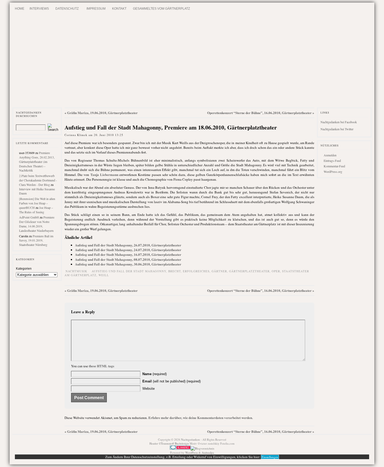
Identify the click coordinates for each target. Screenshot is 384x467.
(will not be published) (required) (171, 381)
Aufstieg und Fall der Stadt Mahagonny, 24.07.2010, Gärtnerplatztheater (128, 249)
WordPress (191, 452)
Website (148, 389)
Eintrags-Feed (332, 160)
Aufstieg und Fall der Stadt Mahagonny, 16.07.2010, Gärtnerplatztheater (128, 254)
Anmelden (330, 155)
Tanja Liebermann (104, 174)
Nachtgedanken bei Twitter (337, 129)
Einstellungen (270, 457)
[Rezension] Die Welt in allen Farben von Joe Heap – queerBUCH (37, 203)
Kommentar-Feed (334, 166)
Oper (276, 271)
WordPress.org (333, 171)
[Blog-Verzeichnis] (180, 448)
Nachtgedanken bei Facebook (339, 122)
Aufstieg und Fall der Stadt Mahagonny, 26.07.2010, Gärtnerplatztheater (128, 245)
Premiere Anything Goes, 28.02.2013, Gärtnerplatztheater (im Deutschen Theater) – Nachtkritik (37, 161)
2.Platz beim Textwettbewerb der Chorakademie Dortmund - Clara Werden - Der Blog (38, 180)
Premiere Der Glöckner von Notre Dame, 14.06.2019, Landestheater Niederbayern (36, 223)
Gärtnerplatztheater (249, 271)
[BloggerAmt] (202, 448)
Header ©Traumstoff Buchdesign (169, 443)
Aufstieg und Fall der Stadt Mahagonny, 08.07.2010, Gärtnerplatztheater (128, 259)
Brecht (174, 271)
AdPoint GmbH (29, 217)
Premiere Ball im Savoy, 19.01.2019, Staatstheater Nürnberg (36, 240)
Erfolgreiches (196, 271)
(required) (154, 374)
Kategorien (24, 268)
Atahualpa (208, 452)
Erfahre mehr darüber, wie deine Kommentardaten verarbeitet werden (200, 417)
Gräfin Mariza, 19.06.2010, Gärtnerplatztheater (102, 112)
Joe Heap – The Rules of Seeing (36, 209)
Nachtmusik (76, 271)
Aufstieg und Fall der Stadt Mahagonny (129, 271)
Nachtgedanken (190, 439)
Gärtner (219, 271)
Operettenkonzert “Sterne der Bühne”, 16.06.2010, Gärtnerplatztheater (259, 112)
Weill (103, 275)
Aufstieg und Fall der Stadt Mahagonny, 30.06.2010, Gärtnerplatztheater (128, 264)
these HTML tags (101, 365)
